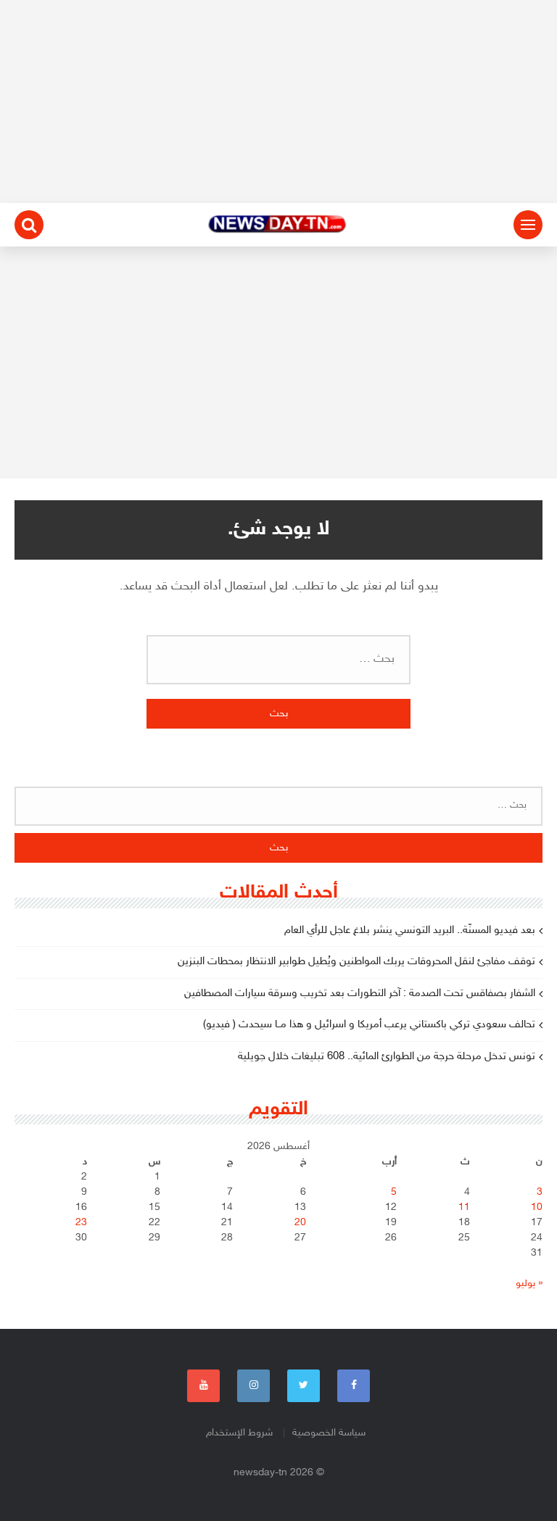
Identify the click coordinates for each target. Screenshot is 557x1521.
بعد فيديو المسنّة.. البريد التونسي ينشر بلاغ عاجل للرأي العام (409, 930)
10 (536, 1207)
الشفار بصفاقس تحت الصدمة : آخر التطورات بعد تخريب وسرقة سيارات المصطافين (359, 993)
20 (300, 1223)
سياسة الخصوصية (329, 1433)
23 (81, 1223)
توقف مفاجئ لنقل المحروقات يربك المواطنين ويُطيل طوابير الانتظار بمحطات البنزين (356, 962)
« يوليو (529, 1283)
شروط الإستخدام (239, 1433)
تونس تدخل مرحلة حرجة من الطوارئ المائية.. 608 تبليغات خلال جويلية (386, 1056)
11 (464, 1207)
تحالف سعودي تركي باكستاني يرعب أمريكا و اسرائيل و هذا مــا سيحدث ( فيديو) (369, 1025)
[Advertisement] (278, 101)
